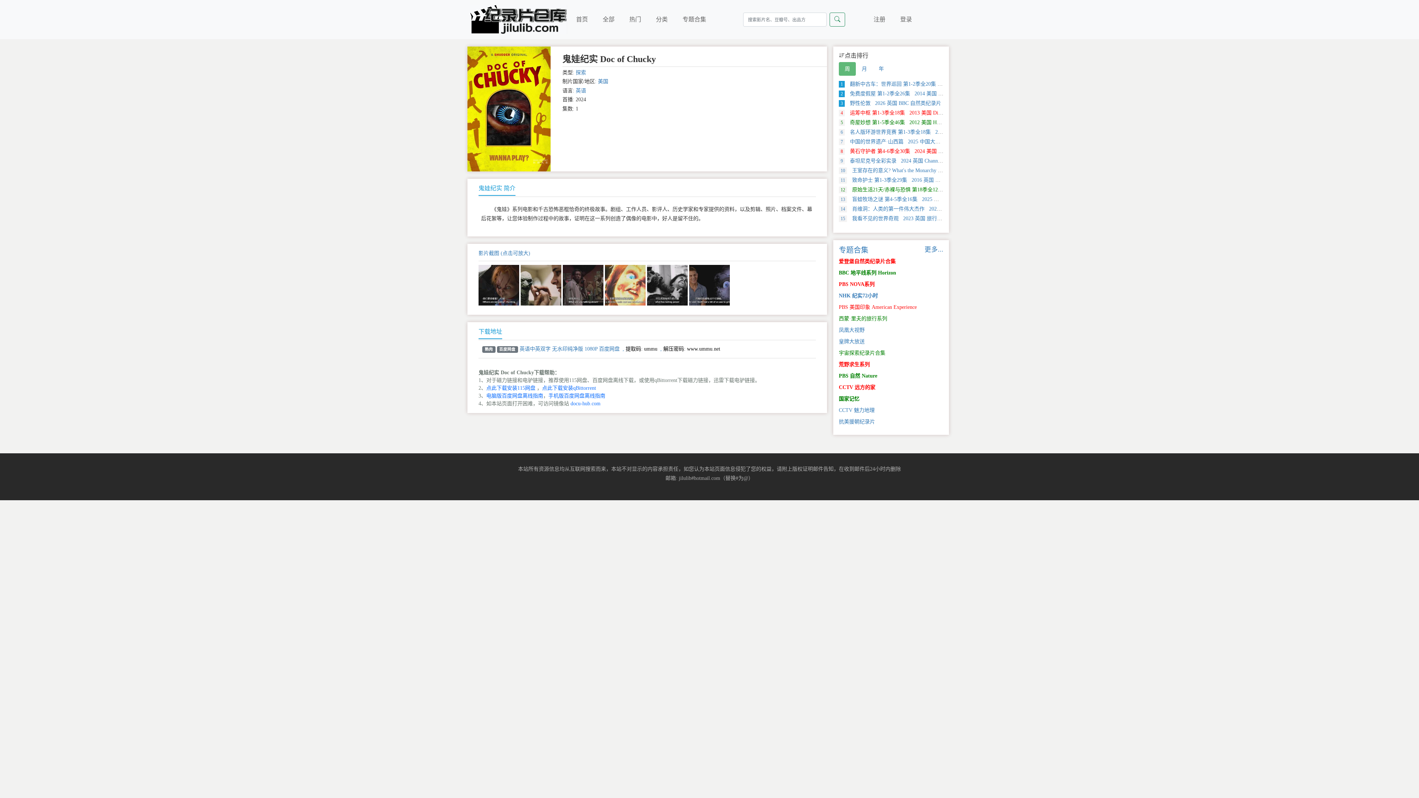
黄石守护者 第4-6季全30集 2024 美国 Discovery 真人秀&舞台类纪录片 (926, 151)
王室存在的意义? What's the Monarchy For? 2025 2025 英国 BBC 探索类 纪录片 (936, 170)
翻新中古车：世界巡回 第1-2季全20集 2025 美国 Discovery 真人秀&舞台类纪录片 (939, 84)
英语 (581, 90)
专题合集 (694, 19)
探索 (581, 72)
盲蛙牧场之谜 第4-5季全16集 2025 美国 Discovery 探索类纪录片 (920, 199)
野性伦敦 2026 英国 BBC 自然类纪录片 (891, 103)
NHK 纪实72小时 (858, 296)
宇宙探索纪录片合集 (862, 353)
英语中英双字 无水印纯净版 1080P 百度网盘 (570, 349)
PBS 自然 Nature (858, 376)
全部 (609, 19)
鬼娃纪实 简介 (497, 188)
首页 (582, 19)
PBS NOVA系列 (857, 284)
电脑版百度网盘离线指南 (514, 396)
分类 (662, 19)
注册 (879, 19)
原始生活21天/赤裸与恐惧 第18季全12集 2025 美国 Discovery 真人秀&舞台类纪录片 (942, 189)
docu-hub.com (585, 403)
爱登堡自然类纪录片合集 (867, 261)
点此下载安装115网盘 (510, 388)
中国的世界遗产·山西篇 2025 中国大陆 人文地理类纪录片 (912, 141)
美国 (603, 81)
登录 (906, 19)
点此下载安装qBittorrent (569, 388)
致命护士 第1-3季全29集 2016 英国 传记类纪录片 (903, 180)
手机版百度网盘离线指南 (576, 396)
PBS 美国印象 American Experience (878, 307)
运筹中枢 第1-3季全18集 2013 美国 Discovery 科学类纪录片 (914, 113)
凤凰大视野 (852, 330)
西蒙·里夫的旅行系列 (863, 318)
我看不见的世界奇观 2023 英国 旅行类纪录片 (899, 218)
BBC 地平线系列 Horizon (867, 273)
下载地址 (490, 331)
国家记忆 (849, 399)
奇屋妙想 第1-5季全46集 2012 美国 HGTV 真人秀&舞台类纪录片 (920, 122)
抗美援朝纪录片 (857, 421)
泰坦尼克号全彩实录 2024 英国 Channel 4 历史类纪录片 (909, 161)
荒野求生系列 (854, 364)
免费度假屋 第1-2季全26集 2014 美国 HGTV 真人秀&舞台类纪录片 (923, 93)
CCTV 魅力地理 (857, 410)
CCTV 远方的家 (857, 387)
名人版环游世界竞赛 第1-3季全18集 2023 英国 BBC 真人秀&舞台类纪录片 (931, 132)
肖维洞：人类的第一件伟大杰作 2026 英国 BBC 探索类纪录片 (918, 209)
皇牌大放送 (852, 341)
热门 (635, 19)
